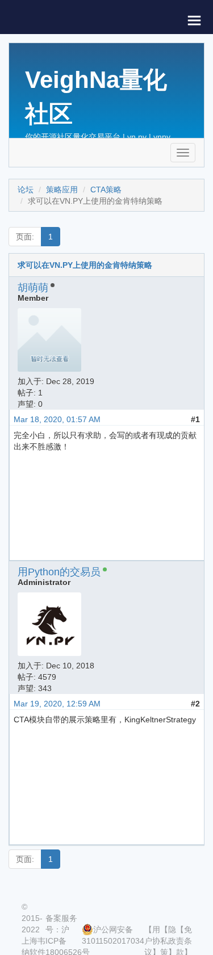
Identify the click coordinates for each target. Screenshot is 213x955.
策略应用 (62, 189)
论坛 (26, 189)
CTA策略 (106, 189)
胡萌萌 (33, 287)
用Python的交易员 (59, 572)
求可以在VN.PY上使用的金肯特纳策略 (85, 265)
